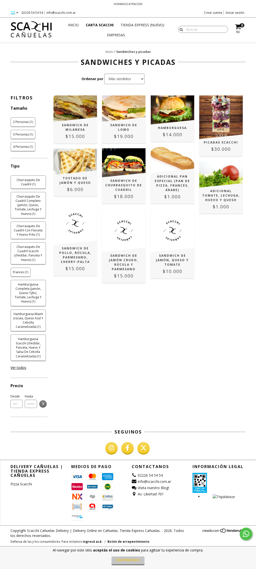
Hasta (29, 396)
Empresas (116, 35)
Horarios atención (128, 4)
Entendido (128, 560)
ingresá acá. (92, 541)
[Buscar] (180, 29)
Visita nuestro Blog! (153, 487)
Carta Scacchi (100, 25)
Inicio (73, 25)
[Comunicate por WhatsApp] (246, 534)
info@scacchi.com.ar (61, 13)
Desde (15, 396)
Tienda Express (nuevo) (142, 25)
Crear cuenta (213, 13)
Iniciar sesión (235, 13)
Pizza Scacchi (21, 484)
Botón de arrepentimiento (129, 541)
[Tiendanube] (224, 532)
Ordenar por (92, 78)
